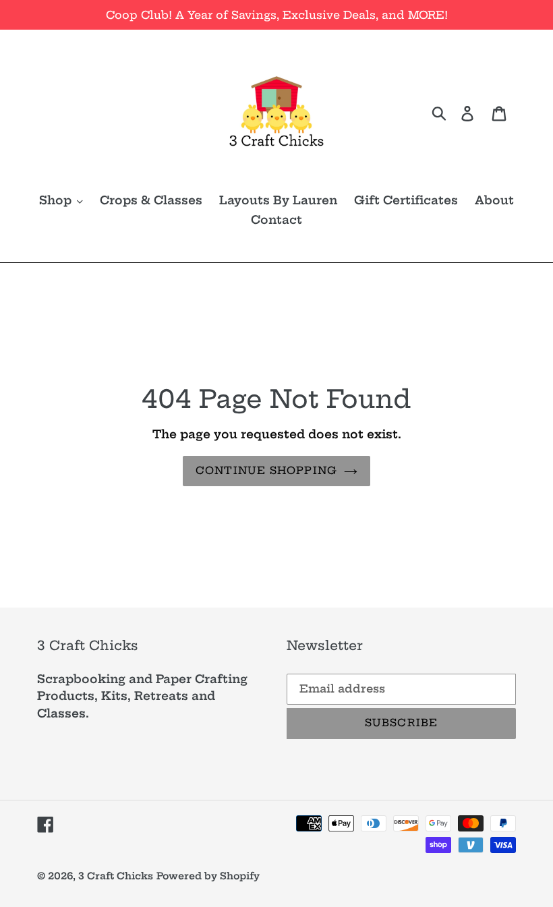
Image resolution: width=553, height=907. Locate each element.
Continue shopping (266, 470)
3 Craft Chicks (115, 876)
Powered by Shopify (208, 876)
